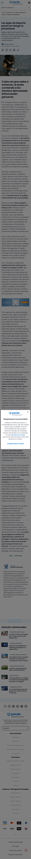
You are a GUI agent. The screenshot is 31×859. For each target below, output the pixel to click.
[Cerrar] (28, 412)
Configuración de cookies (15, 443)
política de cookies (19, 435)
